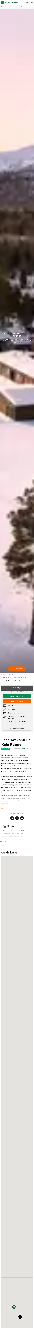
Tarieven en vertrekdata (17, 691)
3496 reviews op (16, 748)
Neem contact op (17, 696)
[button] (20, 1317)
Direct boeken (17, 701)
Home (3, 674)
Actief (9, 674)
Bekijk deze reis (17, 669)
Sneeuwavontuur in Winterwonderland (13, 677)
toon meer (4, 808)
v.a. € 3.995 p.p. (17, 688)
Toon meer (3, 841)
